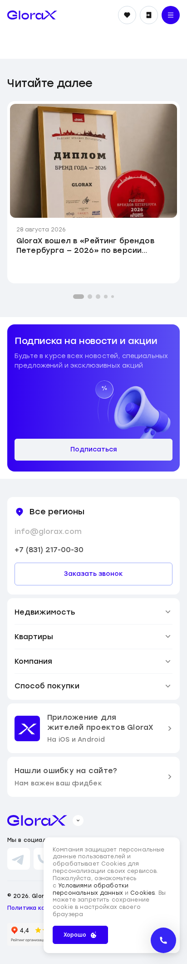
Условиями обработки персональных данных (90, 889)
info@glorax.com (48, 531)
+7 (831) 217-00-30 (49, 549)
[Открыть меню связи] (163, 940)
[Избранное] (127, 15)
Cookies (142, 893)
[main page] (32, 15)
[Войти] (149, 15)
